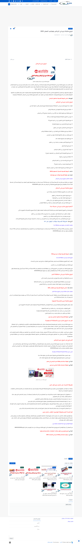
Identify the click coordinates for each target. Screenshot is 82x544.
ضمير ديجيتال (70, 521)
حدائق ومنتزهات (14, 4)
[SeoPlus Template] (72, 542)
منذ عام (70, 476)
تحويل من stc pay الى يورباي (67, 518)
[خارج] (66, 3)
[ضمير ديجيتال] (10, 542)
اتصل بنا (50, 1)
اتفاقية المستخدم (36, 1)
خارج (61, 542)
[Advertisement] (41, 17)
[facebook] (22, 1)
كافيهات (27, 4)
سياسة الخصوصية (44, 1)
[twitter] (16, 1)
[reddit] (13, 1)
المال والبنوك (45, 4)
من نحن (55, 1)
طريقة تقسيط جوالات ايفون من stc (55, 221)
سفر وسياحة (54, 4)
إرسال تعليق (68, 504)
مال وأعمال (37, 4)
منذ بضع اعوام (53, 492)
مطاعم (32, 4)
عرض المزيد (12, 463)
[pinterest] (9, 1)
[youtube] (20, 1)
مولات (21, 4)
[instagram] (18, 1)
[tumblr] (11, 1)
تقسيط (70, 28)
